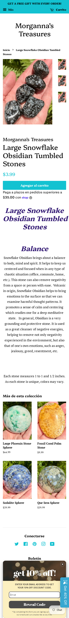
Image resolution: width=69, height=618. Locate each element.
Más (10, 9)
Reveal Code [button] (34, 604)
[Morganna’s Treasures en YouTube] (52, 544)
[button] (62, 564)
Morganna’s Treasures (34, 29)
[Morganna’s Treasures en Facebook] (25, 544)
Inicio (6, 49)
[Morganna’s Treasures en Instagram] (43, 544)
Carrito (60, 9)
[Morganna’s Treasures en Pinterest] (34, 544)
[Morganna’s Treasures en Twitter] (17, 544)
